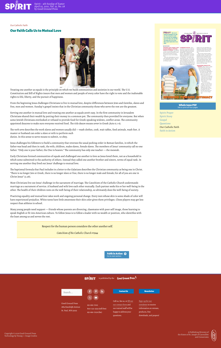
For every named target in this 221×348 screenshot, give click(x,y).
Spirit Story (166, 116)
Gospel (163, 120)
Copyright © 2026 (20, 333)
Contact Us (123, 291)
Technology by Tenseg (13, 335)
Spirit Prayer (166, 112)
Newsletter (149, 291)
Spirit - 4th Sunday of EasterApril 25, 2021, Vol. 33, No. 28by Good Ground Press (49, 6)
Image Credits (31, 335)
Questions (165, 123)
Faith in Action (167, 130)
